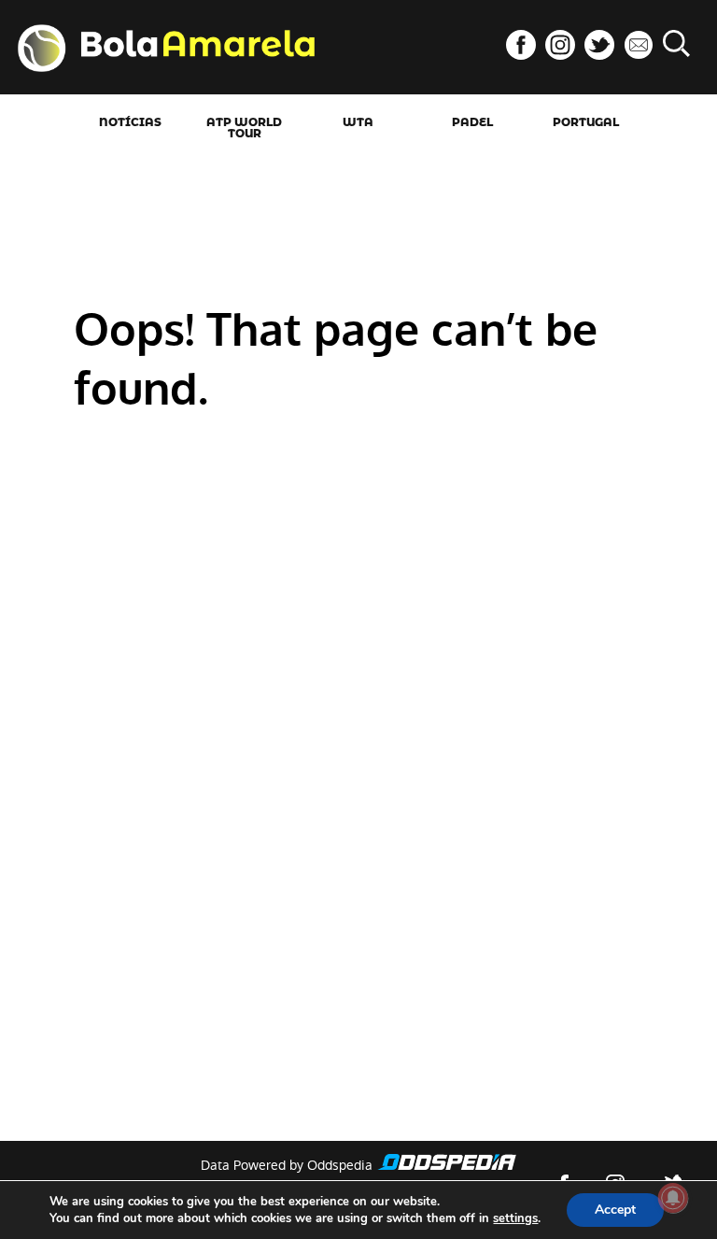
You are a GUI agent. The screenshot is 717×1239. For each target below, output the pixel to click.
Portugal (586, 122)
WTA (358, 122)
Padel (472, 122)
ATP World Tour (244, 128)
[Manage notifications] (673, 1198)
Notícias (130, 122)
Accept (615, 1209)
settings (515, 1218)
